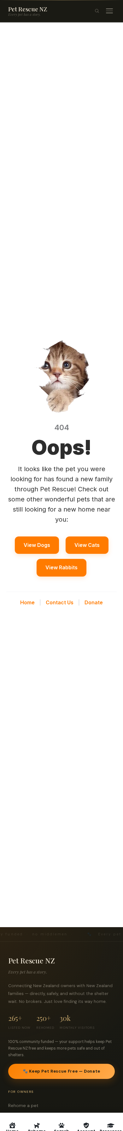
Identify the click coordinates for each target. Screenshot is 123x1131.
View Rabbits (61, 567)
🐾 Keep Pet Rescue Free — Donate (61, 1071)
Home (27, 602)
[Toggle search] (96, 11)
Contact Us (59, 602)
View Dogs (37, 545)
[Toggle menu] (109, 11)
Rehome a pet (25, 1105)
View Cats (87, 545)
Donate (94, 602)
